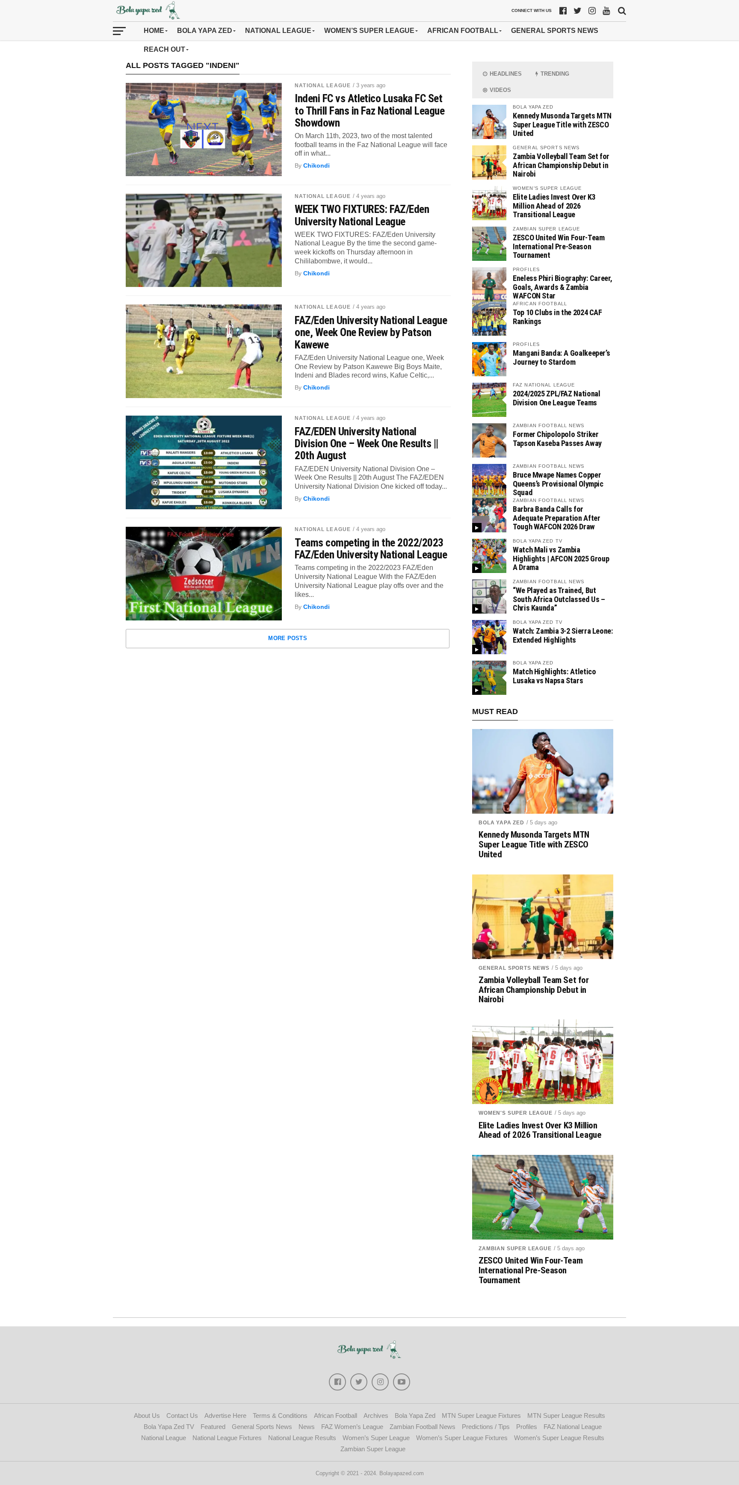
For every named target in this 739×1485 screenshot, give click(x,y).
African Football (462, 30)
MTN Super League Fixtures (481, 1415)
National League (278, 30)
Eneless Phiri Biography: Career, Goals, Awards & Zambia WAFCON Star (562, 287)
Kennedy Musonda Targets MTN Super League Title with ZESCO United (562, 124)
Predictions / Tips (486, 1426)
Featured (213, 1426)
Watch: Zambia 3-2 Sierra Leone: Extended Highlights (563, 635)
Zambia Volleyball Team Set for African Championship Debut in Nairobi (561, 165)
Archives (376, 1415)
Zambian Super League (515, 1249)
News (307, 1426)
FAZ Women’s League (352, 1426)
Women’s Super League (369, 30)
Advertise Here (225, 1415)
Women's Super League (516, 1113)
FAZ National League (573, 1426)
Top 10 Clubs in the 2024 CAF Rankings (557, 316)
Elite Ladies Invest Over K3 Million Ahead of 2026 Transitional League (554, 205)
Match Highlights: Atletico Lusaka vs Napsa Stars (554, 676)
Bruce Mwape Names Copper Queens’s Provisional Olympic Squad (558, 483)
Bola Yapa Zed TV (169, 1426)
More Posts (287, 638)
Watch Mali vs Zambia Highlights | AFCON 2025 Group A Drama (561, 558)
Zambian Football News (422, 1426)
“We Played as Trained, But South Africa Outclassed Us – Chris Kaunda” (559, 599)
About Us (147, 1415)
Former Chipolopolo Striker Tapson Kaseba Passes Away (557, 438)
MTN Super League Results (566, 1415)
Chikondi (316, 165)
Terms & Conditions (280, 1415)
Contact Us (182, 1415)
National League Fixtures (227, 1437)
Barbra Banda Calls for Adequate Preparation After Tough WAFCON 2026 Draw (556, 518)
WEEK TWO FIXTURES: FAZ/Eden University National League (362, 215)
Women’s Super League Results (559, 1437)
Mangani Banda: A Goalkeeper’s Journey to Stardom (561, 357)
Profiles (526, 1426)
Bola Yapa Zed (204, 30)
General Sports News (554, 30)
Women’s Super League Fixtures (462, 1437)
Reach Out (164, 49)
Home (154, 30)
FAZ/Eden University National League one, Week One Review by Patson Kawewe (371, 332)
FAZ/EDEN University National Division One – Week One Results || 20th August (366, 443)
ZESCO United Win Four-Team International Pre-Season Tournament (558, 246)
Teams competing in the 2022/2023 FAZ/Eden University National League (371, 549)
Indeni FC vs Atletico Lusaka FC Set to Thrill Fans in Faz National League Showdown (369, 110)
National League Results (302, 1437)
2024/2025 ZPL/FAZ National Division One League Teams (556, 398)
